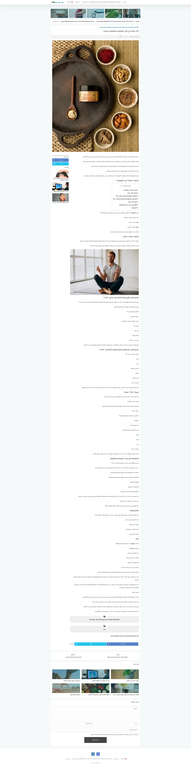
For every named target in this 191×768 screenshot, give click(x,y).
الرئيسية (125, 2)
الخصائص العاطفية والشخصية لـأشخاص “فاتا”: (125, 199)
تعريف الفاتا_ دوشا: (132, 193)
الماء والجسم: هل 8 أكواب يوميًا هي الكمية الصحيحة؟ (95, 15)
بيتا (137, 222)
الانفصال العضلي (131, 16)
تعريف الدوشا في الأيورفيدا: (130, 190)
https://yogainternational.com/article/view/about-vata (125, 636)
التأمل (137, 539)
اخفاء (121, 186)
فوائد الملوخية (114, 16)
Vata (104, 629)
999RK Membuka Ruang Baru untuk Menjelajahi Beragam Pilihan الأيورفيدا (118, 27)
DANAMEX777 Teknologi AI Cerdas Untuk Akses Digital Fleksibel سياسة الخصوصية (101, 2)
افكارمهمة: (135, 208)
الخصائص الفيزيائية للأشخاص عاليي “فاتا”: (126, 196)
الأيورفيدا (133, 213)
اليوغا (132, 543)
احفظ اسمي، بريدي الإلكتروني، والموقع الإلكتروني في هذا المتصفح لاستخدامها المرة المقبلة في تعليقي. (114, 734)
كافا (137, 227)
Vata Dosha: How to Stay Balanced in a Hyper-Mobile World (104, 619)
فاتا (99, 515)
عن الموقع (77, 2)
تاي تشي (132, 548)
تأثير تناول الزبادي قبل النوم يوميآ (59, 16)
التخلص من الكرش (77, 16)
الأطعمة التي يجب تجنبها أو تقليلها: (128, 205)
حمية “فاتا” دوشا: (133, 202)
